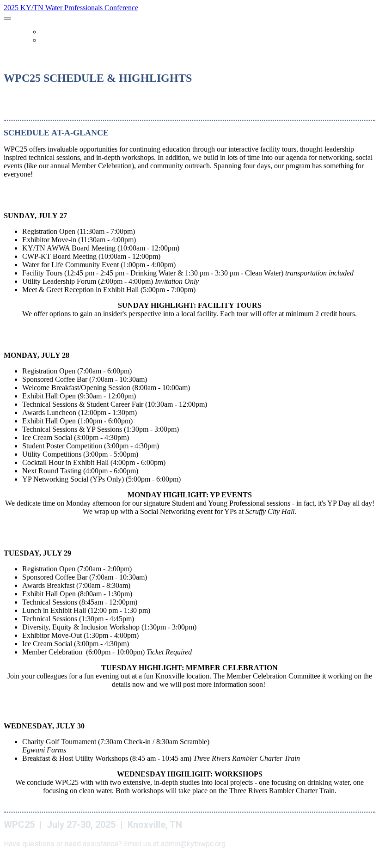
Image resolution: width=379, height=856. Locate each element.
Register (53, 40)
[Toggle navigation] (7, 18)
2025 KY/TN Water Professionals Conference (71, 8)
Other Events (60, 32)
